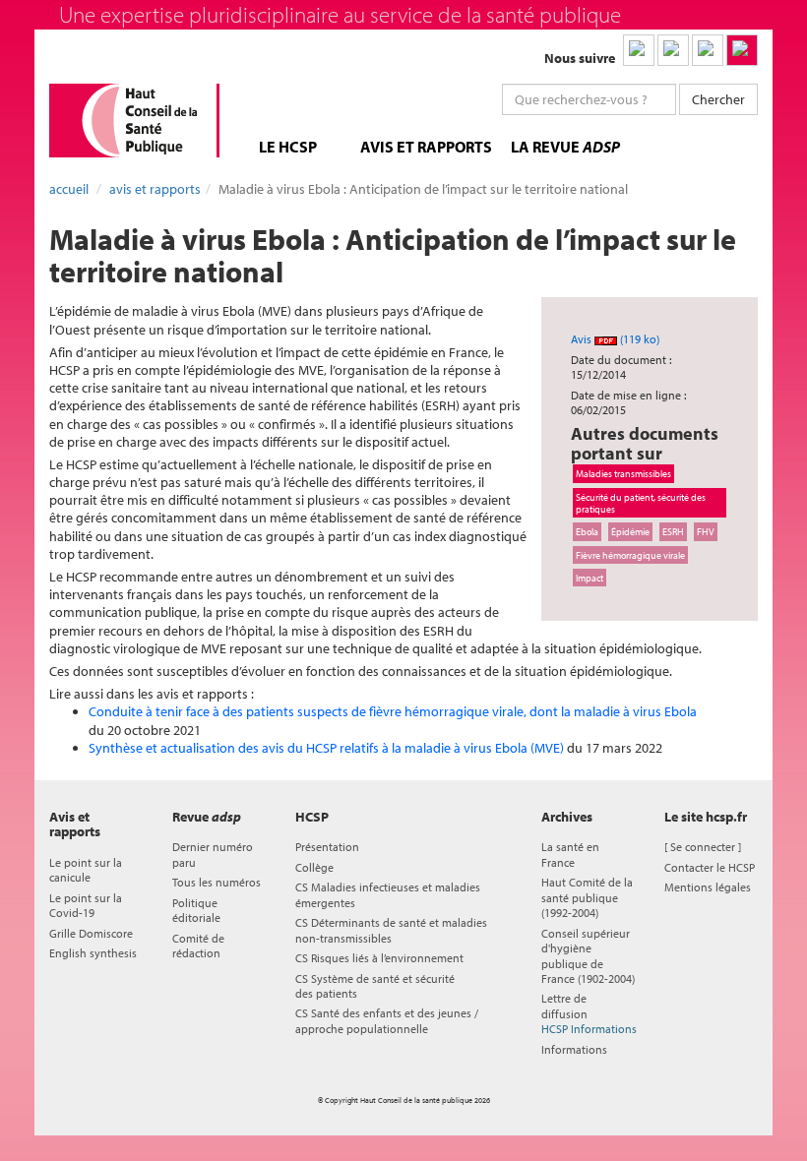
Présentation (327, 846)
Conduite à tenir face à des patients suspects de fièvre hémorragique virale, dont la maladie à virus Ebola (393, 711)
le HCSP (288, 146)
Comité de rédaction (198, 945)
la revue (565, 146)
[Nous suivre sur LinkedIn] (638, 50)
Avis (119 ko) (615, 339)
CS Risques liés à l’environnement (379, 957)
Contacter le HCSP (709, 867)
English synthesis (93, 953)
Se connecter (702, 846)
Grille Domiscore (91, 933)
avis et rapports (426, 146)
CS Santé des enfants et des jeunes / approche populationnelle (386, 1020)
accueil (69, 189)
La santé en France (570, 854)
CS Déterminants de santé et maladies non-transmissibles (391, 930)
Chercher (718, 99)
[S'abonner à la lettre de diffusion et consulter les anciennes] (742, 50)
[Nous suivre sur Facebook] (707, 50)
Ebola (587, 531)
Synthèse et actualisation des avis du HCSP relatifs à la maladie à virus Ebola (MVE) (326, 748)
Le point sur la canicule (85, 870)
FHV (705, 531)
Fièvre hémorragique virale (630, 555)
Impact (589, 577)
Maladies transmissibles (623, 473)
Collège (314, 867)
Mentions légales (707, 887)
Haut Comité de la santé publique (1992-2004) (587, 897)
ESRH (673, 531)
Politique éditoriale (196, 910)
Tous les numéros (216, 882)
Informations (574, 1049)
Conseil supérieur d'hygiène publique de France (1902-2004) (588, 956)
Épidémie (630, 531)
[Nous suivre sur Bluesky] (673, 50)
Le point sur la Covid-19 (85, 905)
